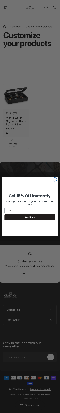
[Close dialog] (55, 179)
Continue (30, 217)
